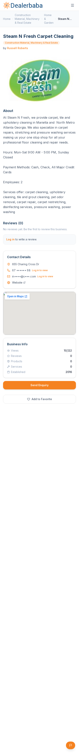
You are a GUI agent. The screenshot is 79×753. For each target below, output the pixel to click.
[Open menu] (72, 5)
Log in (10, 239)
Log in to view (40, 270)
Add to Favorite (42, 399)
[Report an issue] (70, 745)
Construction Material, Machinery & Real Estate (27, 18)
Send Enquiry (39, 385)
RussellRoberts (17, 48)
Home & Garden (48, 18)
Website (17, 282)
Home (7, 18)
